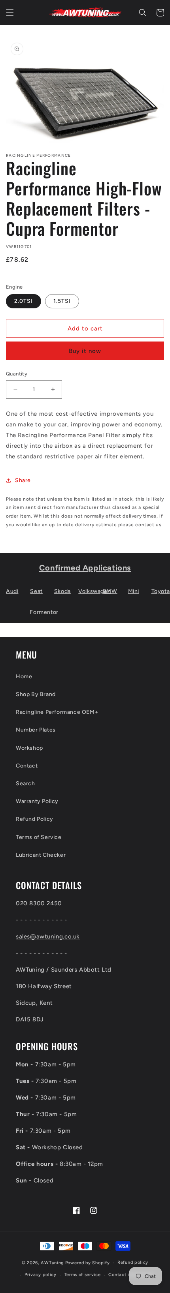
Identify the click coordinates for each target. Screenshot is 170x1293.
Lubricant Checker (41, 855)
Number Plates (36, 729)
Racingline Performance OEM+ (57, 712)
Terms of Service (39, 837)
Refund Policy (34, 819)
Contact (27, 765)
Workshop (29, 748)
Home (24, 676)
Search (25, 783)
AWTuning (52, 1262)
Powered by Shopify (87, 1262)
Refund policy (132, 1262)
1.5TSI (62, 301)
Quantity (16, 374)
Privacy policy (41, 1274)
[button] (10, 12)
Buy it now (85, 351)
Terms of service (82, 1274)
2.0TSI (23, 301)
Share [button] (23, 480)
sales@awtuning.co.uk (48, 936)
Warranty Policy (37, 801)
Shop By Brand (36, 694)
